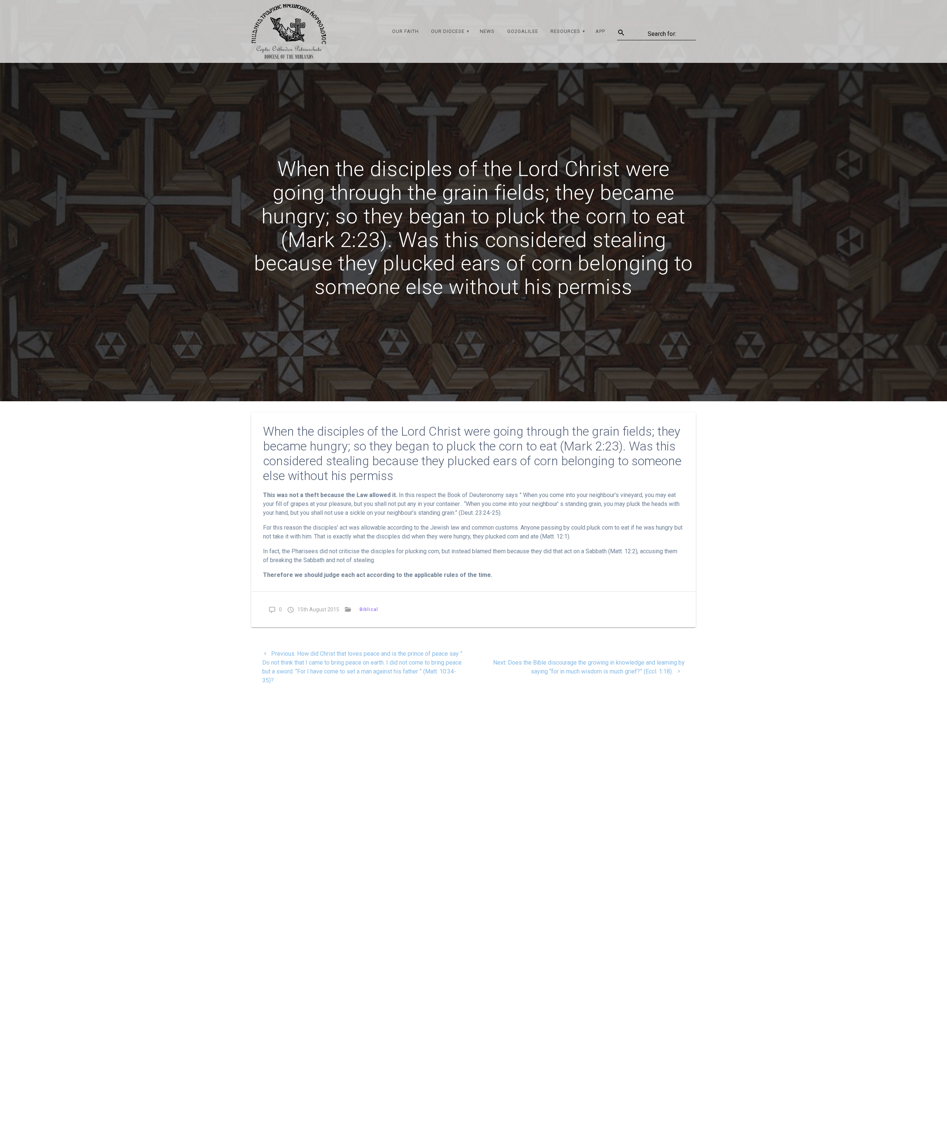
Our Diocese (448, 31)
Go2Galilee (522, 31)
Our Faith (405, 31)
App (600, 31)
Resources (565, 31)
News (487, 31)
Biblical (369, 609)
